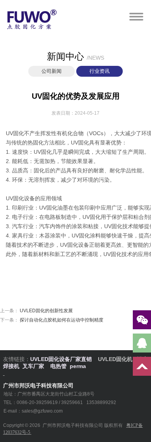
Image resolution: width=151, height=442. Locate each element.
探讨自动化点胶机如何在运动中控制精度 (61, 320)
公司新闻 (51, 71)
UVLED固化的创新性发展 (46, 310)
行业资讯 (99, 71)
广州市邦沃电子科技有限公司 (73, 425)
